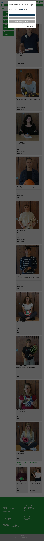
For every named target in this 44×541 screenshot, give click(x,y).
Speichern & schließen (22, 18)
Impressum (27, 26)
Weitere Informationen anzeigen (22, 23)
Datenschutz (32, 26)
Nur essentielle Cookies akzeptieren (22, 21)
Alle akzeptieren (22, 15)
